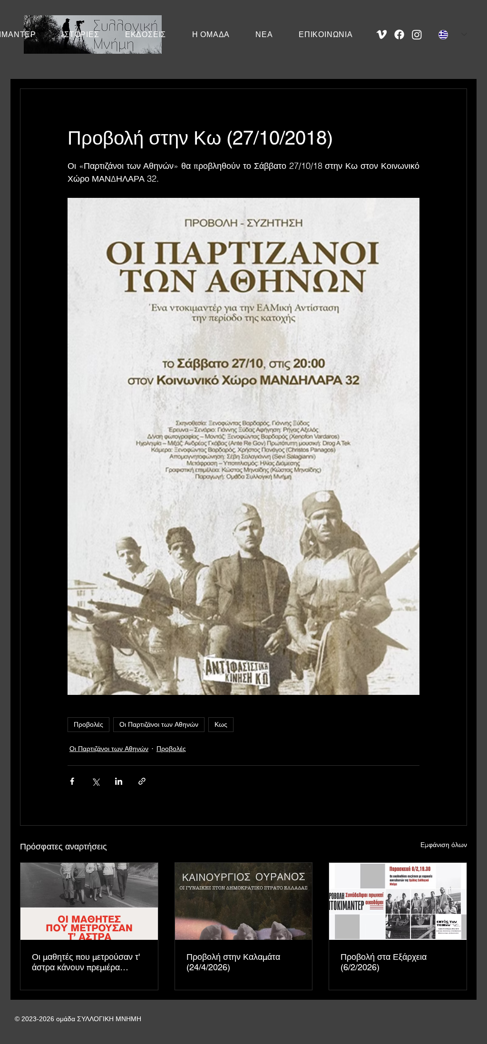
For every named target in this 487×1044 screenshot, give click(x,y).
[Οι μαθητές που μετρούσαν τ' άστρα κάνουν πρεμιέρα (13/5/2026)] (89, 901)
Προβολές (88, 724)
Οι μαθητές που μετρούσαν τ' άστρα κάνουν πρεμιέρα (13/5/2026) (86, 962)
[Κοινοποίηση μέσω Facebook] (72, 781)
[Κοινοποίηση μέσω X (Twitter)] (95, 781)
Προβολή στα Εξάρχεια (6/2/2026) (384, 962)
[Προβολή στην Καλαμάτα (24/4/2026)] (243, 901)
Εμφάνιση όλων (443, 844)
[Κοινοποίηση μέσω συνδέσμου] (141, 781)
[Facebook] (399, 34)
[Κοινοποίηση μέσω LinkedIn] (118, 781)
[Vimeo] (381, 34)
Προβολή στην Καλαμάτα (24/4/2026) (233, 962)
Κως (220, 724)
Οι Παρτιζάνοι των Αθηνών (158, 724)
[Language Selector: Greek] (453, 34)
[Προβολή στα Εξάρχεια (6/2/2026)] (398, 901)
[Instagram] (416, 34)
